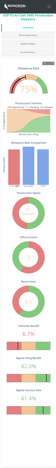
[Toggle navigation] (49, 6)
